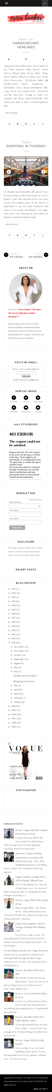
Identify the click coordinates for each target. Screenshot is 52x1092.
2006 (13, 722)
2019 (13, 609)
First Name (14, 510)
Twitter (26, 402)
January (17, 702)
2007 (13, 718)
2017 (13, 618)
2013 (13, 634)
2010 (13, 706)
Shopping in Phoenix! (26, 146)
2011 (13, 642)
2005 (13, 726)
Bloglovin (26, 412)
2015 (13, 626)
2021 (13, 601)
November (19, 651)
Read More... (12, 113)
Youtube (38, 412)
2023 (13, 597)
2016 (13, 622)
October (18, 655)
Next (43, 59)
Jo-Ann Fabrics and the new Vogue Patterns (26, 950)
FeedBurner (32, 379)
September (19, 659)
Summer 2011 (26, 39)
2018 (13, 613)
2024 (13, 593)
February (18, 698)
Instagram (38, 402)
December (19, 646)
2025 (13, 589)
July (15, 667)
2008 (13, 714)
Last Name (14, 518)
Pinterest (14, 412)
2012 (13, 638)
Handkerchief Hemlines (25, 675)
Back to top (40, 1089)
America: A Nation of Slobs (28, 853)
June (16, 671)
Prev (9, 59)
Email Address (24, 502)
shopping (26, 142)
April (16, 689)
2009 (13, 710)
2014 (13, 630)
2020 (13, 605)
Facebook (14, 402)
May (16, 685)
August (17, 663)
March (17, 693)
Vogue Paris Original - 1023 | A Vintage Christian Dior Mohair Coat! (30, 927)
